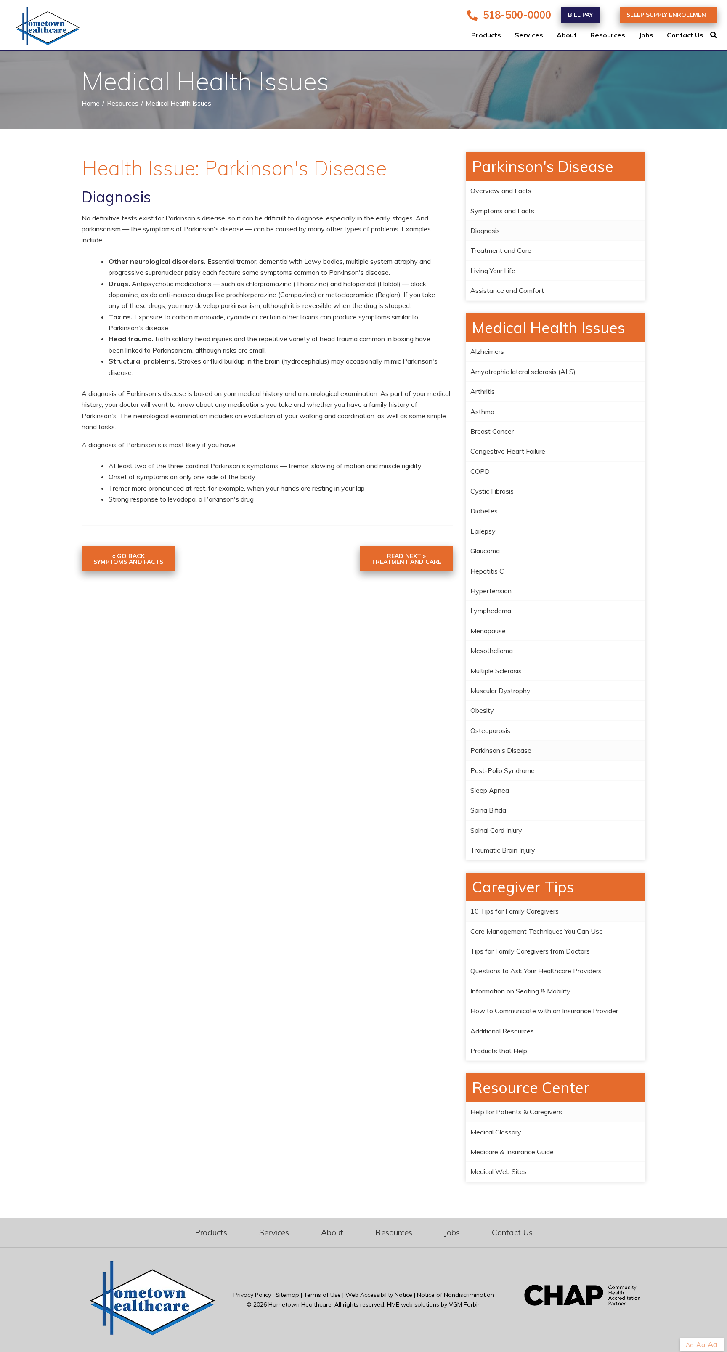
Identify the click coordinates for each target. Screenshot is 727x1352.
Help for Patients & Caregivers (516, 1112)
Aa (690, 1345)
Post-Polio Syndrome (502, 770)
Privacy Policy (252, 1295)
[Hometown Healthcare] (42, 28)
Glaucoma (485, 551)
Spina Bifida (488, 810)
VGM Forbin (465, 1304)
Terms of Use (322, 1295)
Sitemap (287, 1295)
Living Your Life (492, 270)
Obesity (482, 710)
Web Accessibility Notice (378, 1295)
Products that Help (498, 1051)
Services (529, 35)
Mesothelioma (491, 650)
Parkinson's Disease (500, 750)
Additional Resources (502, 1031)
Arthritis (482, 391)
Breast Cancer (492, 431)
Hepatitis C (487, 571)
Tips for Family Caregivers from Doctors (530, 951)
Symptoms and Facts (502, 211)
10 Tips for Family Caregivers (514, 911)
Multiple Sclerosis (496, 671)
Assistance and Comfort (507, 290)
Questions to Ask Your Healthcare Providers (536, 971)
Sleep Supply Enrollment (668, 15)
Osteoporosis (490, 730)
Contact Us (685, 35)
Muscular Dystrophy (500, 690)
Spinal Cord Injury (496, 830)
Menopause (488, 631)
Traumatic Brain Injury (502, 850)
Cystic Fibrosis (492, 491)
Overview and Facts (500, 190)
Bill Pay (580, 15)
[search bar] (718, 35)
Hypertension (491, 591)
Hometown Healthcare (300, 1304)
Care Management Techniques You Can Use (536, 931)
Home (91, 103)
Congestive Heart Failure (507, 451)
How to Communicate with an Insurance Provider (544, 1011)
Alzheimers (487, 351)
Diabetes (484, 511)
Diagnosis (485, 230)
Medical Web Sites (498, 1171)
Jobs (646, 35)
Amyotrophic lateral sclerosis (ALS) (523, 371)
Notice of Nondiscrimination (455, 1295)
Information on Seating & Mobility (520, 991)
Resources (607, 35)
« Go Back (128, 559)
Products (486, 35)
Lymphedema (490, 610)
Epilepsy (483, 531)
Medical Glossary (495, 1132)
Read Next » (406, 559)
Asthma (482, 411)
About (567, 35)
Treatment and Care (500, 250)
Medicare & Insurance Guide (512, 1151)
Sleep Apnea (489, 790)
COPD (480, 471)
